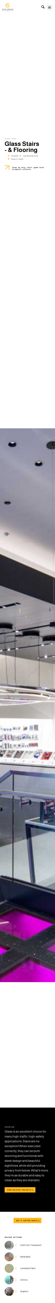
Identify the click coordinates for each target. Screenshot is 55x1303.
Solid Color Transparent (30, 1245)
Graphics (24, 1291)
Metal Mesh (25, 1257)
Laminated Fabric (28, 1268)
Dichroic (24, 1280)
